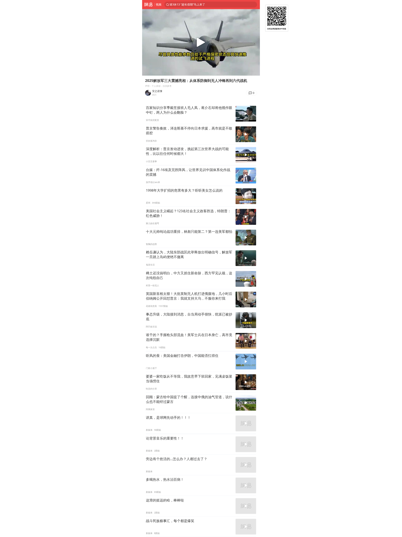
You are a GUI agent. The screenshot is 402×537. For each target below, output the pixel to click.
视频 (158, 4)
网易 (148, 4)
